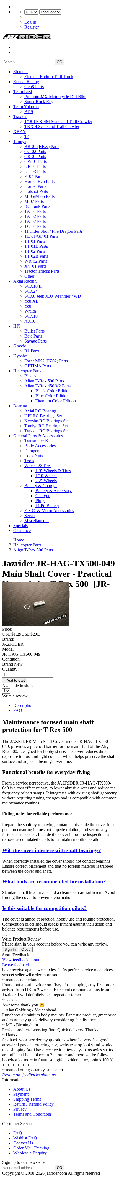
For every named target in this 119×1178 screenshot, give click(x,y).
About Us (21, 1089)
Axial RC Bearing (40, 410)
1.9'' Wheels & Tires (53, 470)
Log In (30, 22)
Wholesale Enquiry (30, 1153)
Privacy (20, 1109)
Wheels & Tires (37, 465)
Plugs (40, 500)
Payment (21, 1094)
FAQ (17, 710)
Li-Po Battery (47, 505)
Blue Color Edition (52, 395)
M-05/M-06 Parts (39, 196)
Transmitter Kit (37, 440)
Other (29, 276)
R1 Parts (31, 351)
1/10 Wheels (46, 475)
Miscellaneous (36, 520)
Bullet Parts (34, 331)
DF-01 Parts (35, 166)
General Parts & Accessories (38, 435)
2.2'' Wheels (46, 480)
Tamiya (19, 141)
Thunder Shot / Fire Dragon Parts (53, 231)
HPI (16, 326)
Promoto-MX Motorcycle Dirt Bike (55, 96)
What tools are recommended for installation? (54, 882)
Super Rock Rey (38, 101)
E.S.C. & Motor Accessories (49, 510)
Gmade (19, 346)
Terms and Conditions (32, 1114)
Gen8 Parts (34, 86)
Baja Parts (33, 336)
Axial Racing (25, 281)
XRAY (19, 131)
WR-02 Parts (35, 261)
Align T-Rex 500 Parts (44, 381)
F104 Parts (33, 176)
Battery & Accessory (53, 490)
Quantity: (10, 669)
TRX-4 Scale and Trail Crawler (51, 126)
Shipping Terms (27, 1099)
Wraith (30, 311)
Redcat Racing (26, 81)
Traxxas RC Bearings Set (46, 430)
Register (31, 27)
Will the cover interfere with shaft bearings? (51, 850)
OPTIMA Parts (37, 366)
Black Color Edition (53, 391)
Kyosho (20, 356)
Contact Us (23, 1143)
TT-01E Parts (36, 246)
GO (59, 62)
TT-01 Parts (34, 241)
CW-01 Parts (35, 161)
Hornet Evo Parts (39, 181)
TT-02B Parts (36, 256)
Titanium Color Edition (55, 400)
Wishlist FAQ (25, 1138)
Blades (30, 376)
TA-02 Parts (35, 216)
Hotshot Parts (36, 191)
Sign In (10, 949)
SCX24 (31, 291)
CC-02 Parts (35, 151)
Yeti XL (31, 301)
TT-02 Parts (34, 251)
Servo (29, 515)
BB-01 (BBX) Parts (41, 146)
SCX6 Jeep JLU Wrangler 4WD (52, 296)
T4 (26, 136)
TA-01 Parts (35, 211)
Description (23, 705)
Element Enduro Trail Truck (48, 76)
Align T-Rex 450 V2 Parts (47, 386)
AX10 (29, 321)
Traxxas (20, 116)
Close (25, 949)
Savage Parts (35, 341)
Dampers (32, 450)
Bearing (20, 405)
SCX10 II (33, 286)
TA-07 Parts (35, 221)
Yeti (27, 306)
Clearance (22, 530)
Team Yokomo (26, 106)
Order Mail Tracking (31, 1148)
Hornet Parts (35, 186)
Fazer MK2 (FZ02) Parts (46, 361)
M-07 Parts (34, 201)
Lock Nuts (33, 455)
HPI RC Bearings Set (43, 415)
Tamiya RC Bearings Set (46, 425)
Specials (20, 525)
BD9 (28, 111)
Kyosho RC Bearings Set (46, 420)
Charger (42, 495)
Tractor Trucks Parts (42, 271)
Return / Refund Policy (33, 1104)
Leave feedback (16, 964)
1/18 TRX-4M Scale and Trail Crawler (58, 121)
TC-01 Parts (35, 226)
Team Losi (22, 91)
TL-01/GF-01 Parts (41, 236)
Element (20, 71)
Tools (29, 460)
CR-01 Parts (35, 156)
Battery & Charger (40, 485)
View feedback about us (23, 959)
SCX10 (31, 316)
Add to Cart (14, 680)
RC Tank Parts (37, 206)
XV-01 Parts (35, 266)
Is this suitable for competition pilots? (44, 908)
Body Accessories (40, 445)
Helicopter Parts (27, 371)
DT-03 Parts (35, 171)
